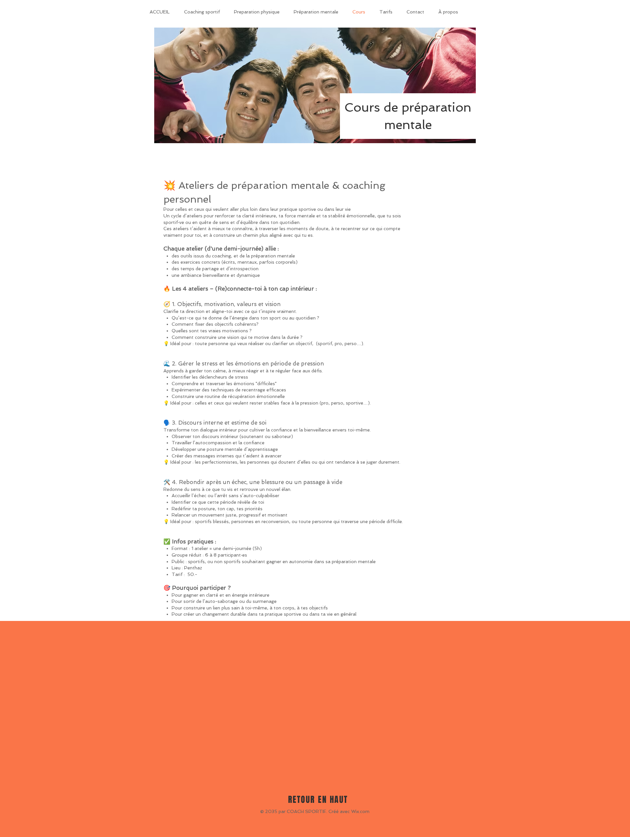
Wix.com (360, 811)
